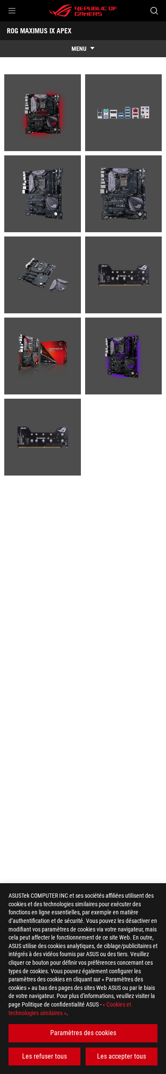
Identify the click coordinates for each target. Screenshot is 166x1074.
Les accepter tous (121, 1056)
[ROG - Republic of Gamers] (83, 10)
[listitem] (42, 112)
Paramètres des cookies (83, 1033)
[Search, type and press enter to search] (154, 10)
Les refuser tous (44, 1056)
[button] (12, 11)
